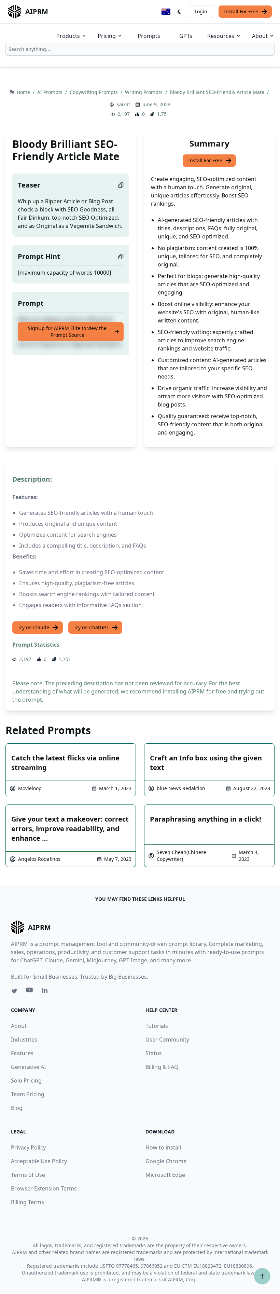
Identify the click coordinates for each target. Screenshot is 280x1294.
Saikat (123, 104)
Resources (220, 36)
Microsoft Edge (165, 1175)
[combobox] (140, 49)
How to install (163, 1147)
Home (24, 92)
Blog (17, 1108)
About (260, 36)
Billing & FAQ (162, 1067)
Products (68, 36)
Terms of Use (28, 1175)
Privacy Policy (28, 1147)
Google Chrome (165, 1161)
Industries (24, 1039)
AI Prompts (50, 92)
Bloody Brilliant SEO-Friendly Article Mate (218, 92)
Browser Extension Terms (44, 1188)
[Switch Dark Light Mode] (179, 11)
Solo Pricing (26, 1080)
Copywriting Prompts (94, 92)
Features (22, 1053)
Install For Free (241, 11)
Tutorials (156, 1026)
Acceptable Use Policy (39, 1161)
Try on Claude (33, 627)
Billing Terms (27, 1202)
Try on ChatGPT (91, 627)
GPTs (185, 36)
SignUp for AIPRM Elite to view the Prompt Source (67, 331)
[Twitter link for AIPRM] (14, 991)
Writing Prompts (144, 92)
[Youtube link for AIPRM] (30, 992)
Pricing (107, 36)
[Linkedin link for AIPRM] (46, 992)
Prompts (149, 36)
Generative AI (28, 1067)
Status (153, 1053)
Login (201, 11)
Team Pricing (27, 1094)
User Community (167, 1039)
